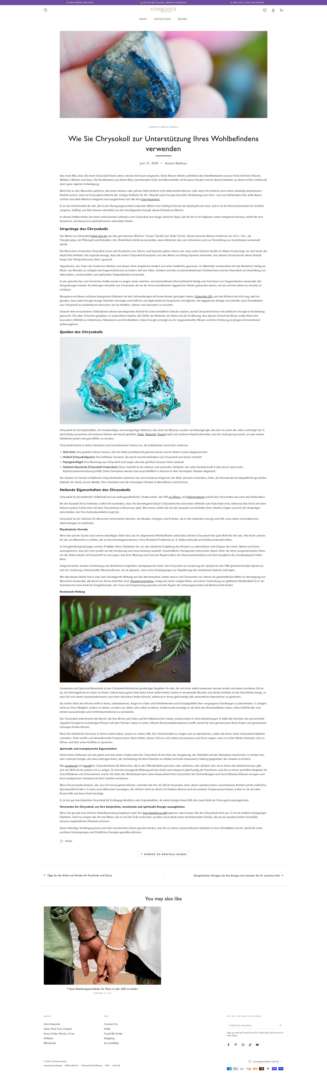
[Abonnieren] (281, 1025)
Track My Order (113, 1033)
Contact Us (111, 1024)
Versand (116, 1065)
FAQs (107, 1028)
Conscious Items (59, 1061)
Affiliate (48, 1038)
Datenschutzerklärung (91, 1065)
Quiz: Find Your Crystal (58, 1028)
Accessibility (111, 1043)
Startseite (154, 127)
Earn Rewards (52, 1024)
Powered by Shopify (53, 1065)
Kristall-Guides (169, 127)
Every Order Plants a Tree (59, 1033)
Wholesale (50, 1043)
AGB (107, 1065)
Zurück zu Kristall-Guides (165, 854)
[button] (45, 10)
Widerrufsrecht (71, 1065)
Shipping (109, 1038)
